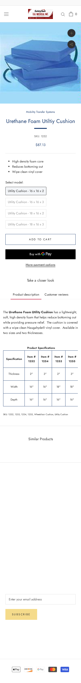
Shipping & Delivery (18, 491)
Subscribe (21, 614)
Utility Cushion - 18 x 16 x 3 (26, 224)
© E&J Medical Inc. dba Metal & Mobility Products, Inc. (40, 644)
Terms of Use (14, 555)
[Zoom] (71, 33)
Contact (10, 548)
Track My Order (15, 513)
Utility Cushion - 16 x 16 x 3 (26, 202)
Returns (10, 498)
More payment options (40, 264)
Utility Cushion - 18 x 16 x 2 (26, 213)
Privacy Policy (14, 506)
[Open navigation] (6, 14)
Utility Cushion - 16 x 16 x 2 (26, 191)
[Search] (63, 14)
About (9, 540)
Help (8, 484)
